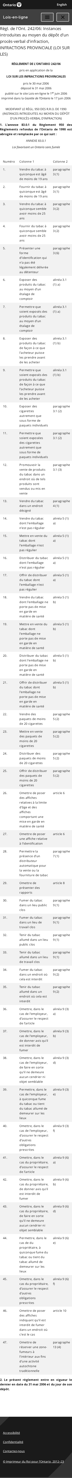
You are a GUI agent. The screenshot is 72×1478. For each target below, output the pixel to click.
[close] (62, 17)
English (62, 5)
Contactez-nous (14, 1451)
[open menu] (47, 17)
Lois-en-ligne (15, 17)
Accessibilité (11, 1433)
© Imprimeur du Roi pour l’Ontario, (33, 1462)
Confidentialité (13, 1442)
